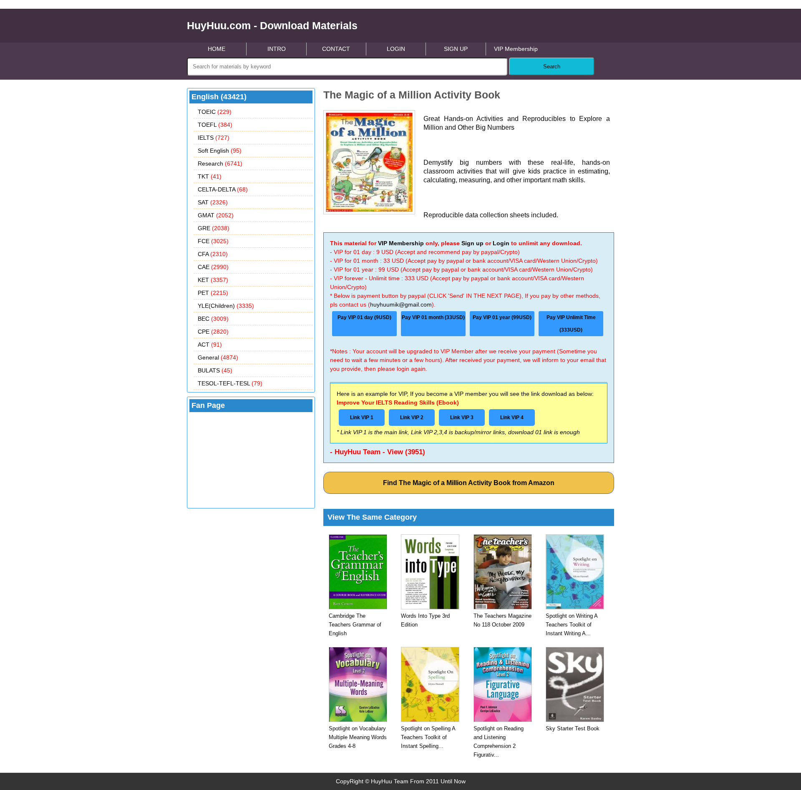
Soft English (220, 150)
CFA (213, 254)
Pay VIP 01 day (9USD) (364, 317)
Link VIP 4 (512, 417)
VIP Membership (516, 48)
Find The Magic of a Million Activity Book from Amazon (468, 482)
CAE (213, 267)
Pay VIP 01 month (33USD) (433, 317)
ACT (210, 344)
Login (501, 243)
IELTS (213, 137)
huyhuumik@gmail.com (401, 304)
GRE (213, 228)
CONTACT (336, 48)
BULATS (215, 370)
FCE (213, 241)
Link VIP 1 (361, 417)
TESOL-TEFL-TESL (230, 383)
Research (220, 163)
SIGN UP (456, 48)
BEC (213, 318)
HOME (216, 48)
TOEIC (215, 111)
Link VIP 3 (462, 417)
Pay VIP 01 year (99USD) (502, 317)
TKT (210, 176)
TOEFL (215, 124)
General (218, 357)
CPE (213, 331)
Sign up (472, 243)
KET (213, 280)
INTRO (276, 48)
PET (213, 292)
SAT (213, 202)
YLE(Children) (226, 305)
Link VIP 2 (411, 417)
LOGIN (396, 48)
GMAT (216, 215)
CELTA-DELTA (223, 189)
